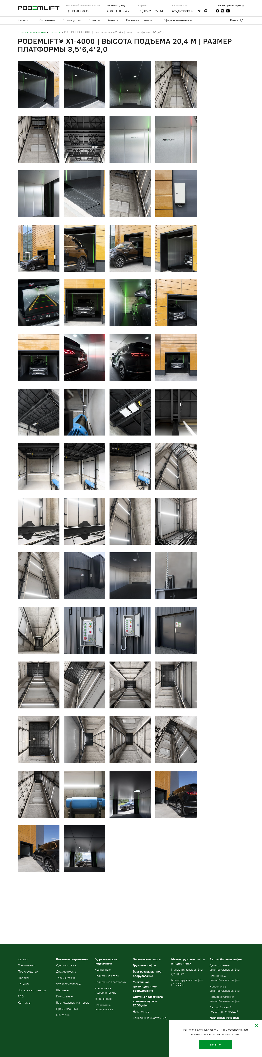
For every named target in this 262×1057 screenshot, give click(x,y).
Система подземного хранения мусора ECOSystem (148, 1001)
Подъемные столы (107, 976)
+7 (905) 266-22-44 (150, 11)
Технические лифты (147, 959)
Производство (72, 20)
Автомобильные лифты (226, 959)
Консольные (64, 996)
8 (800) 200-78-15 (77, 11)
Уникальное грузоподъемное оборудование (145, 986)
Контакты (24, 1002)
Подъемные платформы (110, 982)
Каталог (23, 20)
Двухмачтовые (66, 971)
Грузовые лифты (144, 965)
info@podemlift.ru (183, 11)
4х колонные (103, 999)
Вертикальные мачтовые (72, 1002)
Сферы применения (176, 20)
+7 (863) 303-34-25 (119, 11)
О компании (47, 20)
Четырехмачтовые (68, 984)
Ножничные (103, 969)
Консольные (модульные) (150, 1018)
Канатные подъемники (72, 959)
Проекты (94, 20)
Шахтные (62, 990)
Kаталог (23, 959)
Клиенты (113, 20)
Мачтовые (63, 1015)
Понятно (215, 1044)
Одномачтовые (66, 965)
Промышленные (67, 1009)
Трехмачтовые (66, 978)
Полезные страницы (139, 20)
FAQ (21, 996)
